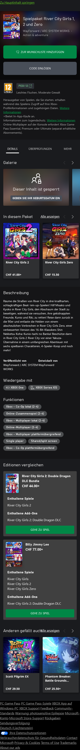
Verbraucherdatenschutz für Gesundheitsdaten (33, 737)
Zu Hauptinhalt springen (17, 2)
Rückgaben (53, 718)
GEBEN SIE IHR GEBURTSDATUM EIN (36, 198)
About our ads (10, 747)
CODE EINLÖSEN (40, 68)
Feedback (47, 708)
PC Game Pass (10, 703)
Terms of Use (50, 742)
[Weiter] (73, 163)
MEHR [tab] (68, 149)
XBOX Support (29, 708)
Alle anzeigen (50, 216)
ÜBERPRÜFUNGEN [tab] (40, 149)
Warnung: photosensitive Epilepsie (39, 713)
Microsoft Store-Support (26, 718)
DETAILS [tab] (12, 149)
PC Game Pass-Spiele (36, 703)
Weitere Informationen (61, 120)
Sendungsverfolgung (15, 723)
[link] (21, 251)
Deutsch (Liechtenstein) (16, 728)
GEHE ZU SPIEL (40, 530)
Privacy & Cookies (27, 742)
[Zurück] (64, 163)
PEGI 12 (23, 86)
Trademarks (68, 742)
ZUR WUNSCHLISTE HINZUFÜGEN (42, 52)
